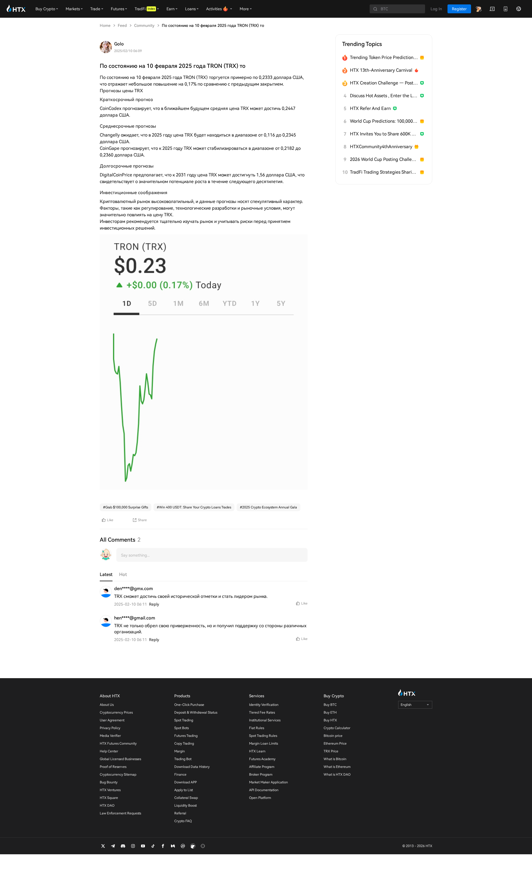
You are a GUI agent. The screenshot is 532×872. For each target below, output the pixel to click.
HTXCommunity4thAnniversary (381, 146)
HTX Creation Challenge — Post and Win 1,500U (384, 83)
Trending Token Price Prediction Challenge (384, 57)
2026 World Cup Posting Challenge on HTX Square (384, 159)
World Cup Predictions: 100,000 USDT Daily (384, 121)
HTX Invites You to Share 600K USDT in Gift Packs (384, 134)
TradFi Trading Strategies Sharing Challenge (384, 172)
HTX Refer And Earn (370, 108)
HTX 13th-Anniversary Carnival (381, 70)
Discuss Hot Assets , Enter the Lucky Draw (384, 95)
